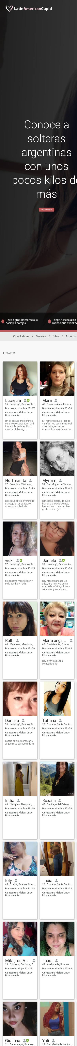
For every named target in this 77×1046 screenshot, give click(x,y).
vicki (9, 560)
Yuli (45, 1040)
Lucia (47, 880)
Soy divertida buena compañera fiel (52, 662)
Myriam (49, 480)
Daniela (49, 560)
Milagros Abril (17, 960)
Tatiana (49, 720)
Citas (56, 336)
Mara (47, 400)
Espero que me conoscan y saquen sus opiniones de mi (19, 742)
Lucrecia (13, 400)
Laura (47, 960)
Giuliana (12, 1040)
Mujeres (41, 336)
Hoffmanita (15, 480)
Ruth (9, 640)
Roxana (49, 800)
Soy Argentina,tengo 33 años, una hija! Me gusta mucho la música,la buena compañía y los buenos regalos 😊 (56, 585)
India (9, 800)
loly (8, 880)
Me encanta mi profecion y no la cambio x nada (19, 582)
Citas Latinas (21, 336)
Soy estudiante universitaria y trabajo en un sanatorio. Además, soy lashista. (19, 504)
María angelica (54, 640)
